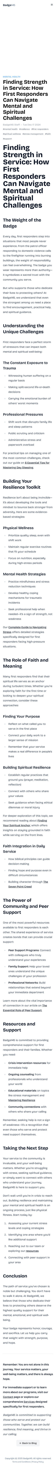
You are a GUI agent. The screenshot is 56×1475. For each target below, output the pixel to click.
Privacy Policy (38, 1462)
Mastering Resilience (21, 1100)
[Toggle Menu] (52, 4)
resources (32, 1251)
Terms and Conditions (21, 1462)
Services (29, 1401)
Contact (8, 1397)
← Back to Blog (28, 1443)
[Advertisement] (28, 38)
